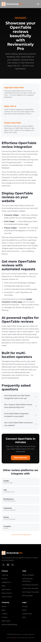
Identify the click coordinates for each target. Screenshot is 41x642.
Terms (24, 610)
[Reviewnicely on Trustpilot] (3, 565)
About (4, 606)
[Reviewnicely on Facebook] (8, 565)
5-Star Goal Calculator (30, 588)
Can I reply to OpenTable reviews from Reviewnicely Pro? (18, 406)
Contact (5, 617)
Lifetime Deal (7, 597)
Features (5, 575)
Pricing (4, 579)
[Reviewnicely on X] (12, 565)
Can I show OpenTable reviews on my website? (18, 424)
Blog (3, 586)
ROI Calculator (27, 596)
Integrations (6, 582)
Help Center (6, 621)
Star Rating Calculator (30, 585)
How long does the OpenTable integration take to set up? (17, 397)
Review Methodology (9, 624)
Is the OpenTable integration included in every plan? (16, 415)
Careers (4, 614)
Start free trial (20, 458)
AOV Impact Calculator (30, 592)
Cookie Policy (27, 614)
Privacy (25, 606)
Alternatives (6, 589)
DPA (23, 617)
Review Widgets (28, 575)
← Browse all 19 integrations (20, 535)
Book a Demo (7, 593)
